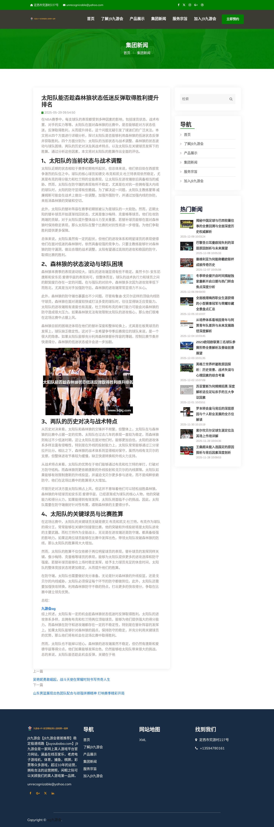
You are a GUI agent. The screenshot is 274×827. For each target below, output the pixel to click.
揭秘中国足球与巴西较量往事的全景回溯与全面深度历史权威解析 (215, 226)
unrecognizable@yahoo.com (84, 5)
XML (142, 740)
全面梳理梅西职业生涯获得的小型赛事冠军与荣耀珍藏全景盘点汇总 (215, 304)
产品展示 (137, 18)
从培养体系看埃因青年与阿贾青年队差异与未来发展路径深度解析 (215, 325)
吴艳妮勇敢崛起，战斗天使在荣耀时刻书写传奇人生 (71, 679)
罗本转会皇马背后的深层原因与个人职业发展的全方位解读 (215, 414)
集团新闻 (158, 18)
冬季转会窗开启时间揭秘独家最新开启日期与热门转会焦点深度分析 (215, 281)
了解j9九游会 (112, 18)
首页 (91, 18)
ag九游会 (54, 820)
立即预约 (232, 19)
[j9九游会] (46, 18)
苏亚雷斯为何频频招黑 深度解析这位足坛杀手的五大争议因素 (215, 392)
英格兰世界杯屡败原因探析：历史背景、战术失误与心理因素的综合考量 (215, 370)
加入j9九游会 (205, 18)
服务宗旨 (180, 18)
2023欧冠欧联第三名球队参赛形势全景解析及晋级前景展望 (215, 348)
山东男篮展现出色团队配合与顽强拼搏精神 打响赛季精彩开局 (79, 693)
